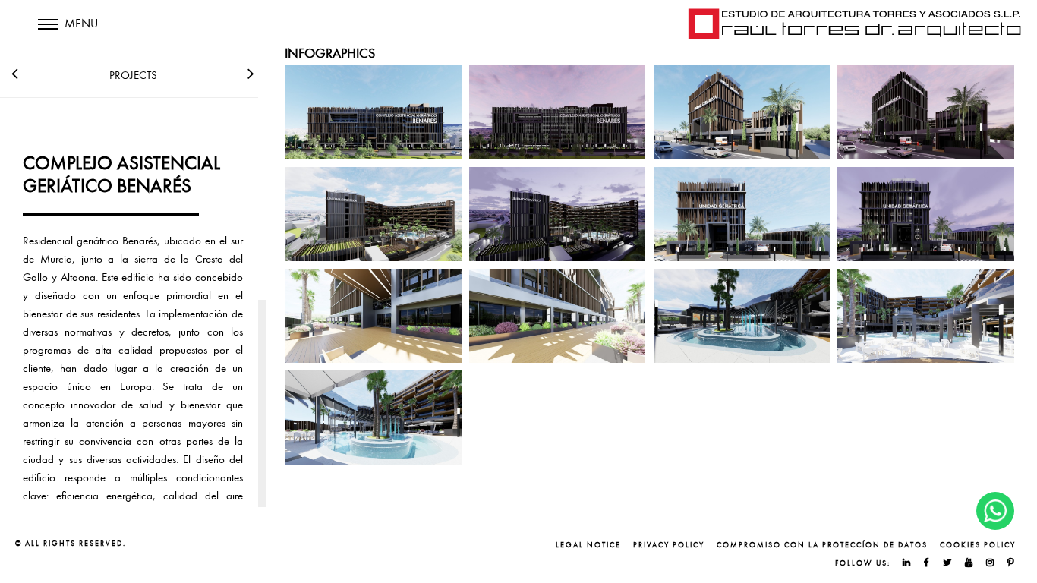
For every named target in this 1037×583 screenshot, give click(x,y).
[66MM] (14, 70)
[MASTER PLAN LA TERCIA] (250, 70)
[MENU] (48, 34)
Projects (133, 75)
